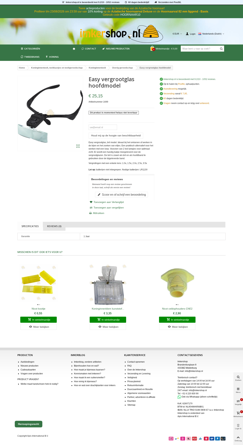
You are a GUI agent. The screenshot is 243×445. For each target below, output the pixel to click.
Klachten (131, 401)
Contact (90, 48)
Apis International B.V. (188, 416)
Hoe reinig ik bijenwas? (85, 381)
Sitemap (131, 405)
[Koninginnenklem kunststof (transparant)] (108, 283)
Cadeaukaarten (28, 369)
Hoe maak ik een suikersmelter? (89, 377)
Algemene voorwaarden (139, 393)
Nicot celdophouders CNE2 (177, 308)
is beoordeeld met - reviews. (189, 79)
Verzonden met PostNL (169, 2)
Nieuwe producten (118, 48)
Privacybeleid (134, 381)
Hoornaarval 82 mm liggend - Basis (184, 11)
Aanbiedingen (27, 362)
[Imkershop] (121, 34)
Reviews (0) (54, 226)
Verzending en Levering (138, 373)
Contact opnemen (136, 362)
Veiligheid (132, 377)
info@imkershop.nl (194, 371)
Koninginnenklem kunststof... (108, 308)
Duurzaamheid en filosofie (140, 389)
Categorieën (32, 48)
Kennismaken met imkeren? (87, 373)
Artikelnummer (96, 102)
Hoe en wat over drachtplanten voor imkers (94, 385)
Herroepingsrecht (28, 424)
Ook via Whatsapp (190, 397)
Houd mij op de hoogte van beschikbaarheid (116, 135)
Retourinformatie (135, 385)
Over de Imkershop (136, 369)
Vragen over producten (32, 373)
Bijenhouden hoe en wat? (86, 366)
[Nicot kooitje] (38, 283)
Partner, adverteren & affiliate (141, 397)
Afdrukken (98, 213)
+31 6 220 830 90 (190, 393)
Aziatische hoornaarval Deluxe (131, 11)
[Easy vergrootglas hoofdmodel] (78, 146)
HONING (54, 56)
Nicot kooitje (38, 308)
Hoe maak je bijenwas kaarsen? (89, 369)
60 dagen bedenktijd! (138, 2)
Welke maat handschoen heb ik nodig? (39, 384)
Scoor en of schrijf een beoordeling (123, 194)
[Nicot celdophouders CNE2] (177, 283)
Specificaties (30, 226)
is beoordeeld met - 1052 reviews (93, 2)
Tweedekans (31, 56)
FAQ (129, 366)
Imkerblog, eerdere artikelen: (88, 362)
